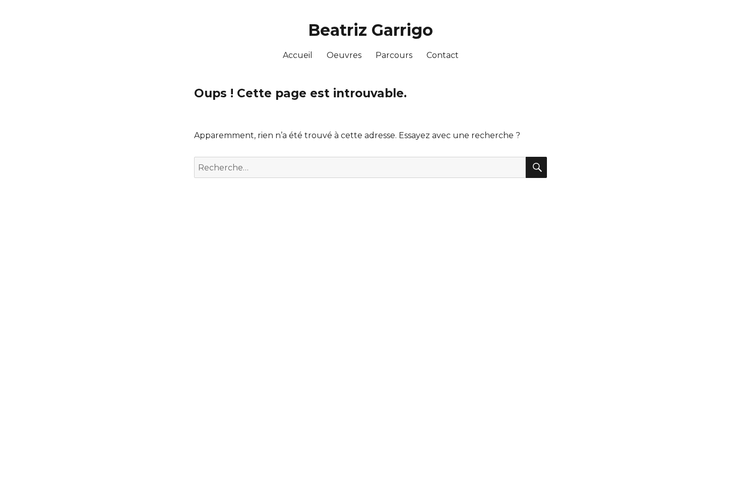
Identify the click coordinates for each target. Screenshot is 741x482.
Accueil (298, 55)
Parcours (394, 55)
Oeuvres (344, 55)
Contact (442, 55)
